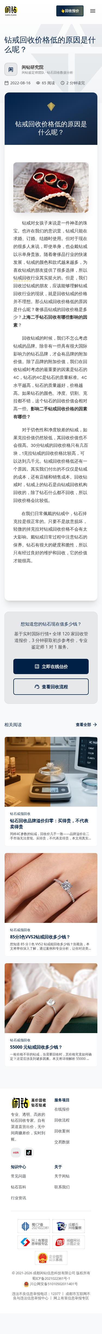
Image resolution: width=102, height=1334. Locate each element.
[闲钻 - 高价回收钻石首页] (10, 11)
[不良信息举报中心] (33, 1242)
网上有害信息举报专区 (71, 1298)
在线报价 (62, 1109)
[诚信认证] (68, 1242)
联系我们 (62, 1186)
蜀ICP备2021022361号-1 (51, 1278)
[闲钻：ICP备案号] (33, 1226)
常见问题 (18, 1176)
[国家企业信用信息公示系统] (51, 1258)
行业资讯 (18, 1197)
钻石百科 (18, 1186)
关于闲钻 (62, 1176)
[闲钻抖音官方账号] (29, 1152)
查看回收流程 (55, 687)
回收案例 (62, 1130)
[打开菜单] (93, 11)
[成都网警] (68, 1226)
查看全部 (83, 724)
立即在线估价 (55, 666)
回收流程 (62, 1120)
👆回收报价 (70, 11)
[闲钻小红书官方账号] (16, 1152)
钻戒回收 (22, 277)
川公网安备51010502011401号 (54, 1284)
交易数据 (62, 1141)
